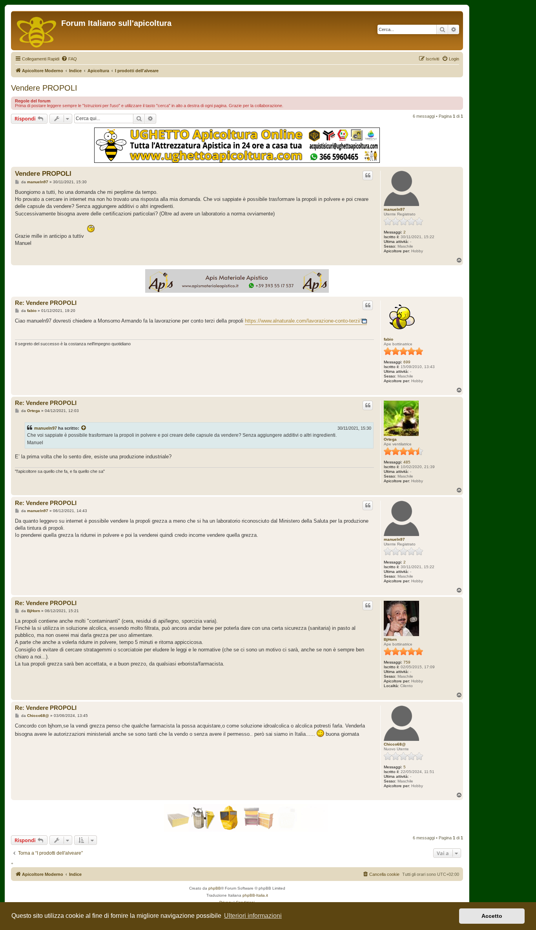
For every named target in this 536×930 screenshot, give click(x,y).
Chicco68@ (395, 744)
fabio (388, 339)
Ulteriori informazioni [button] (253, 915)
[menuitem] (69, 59)
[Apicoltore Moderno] (37, 30)
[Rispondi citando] (368, 175)
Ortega (390, 439)
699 (406, 362)
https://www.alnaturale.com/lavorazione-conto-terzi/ (303, 321)
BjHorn (390, 639)
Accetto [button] (491, 916)
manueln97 (394, 209)
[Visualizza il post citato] (84, 428)
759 (406, 662)
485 (406, 462)
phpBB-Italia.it (255, 895)
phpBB (214, 888)
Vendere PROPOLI (44, 88)
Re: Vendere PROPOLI (46, 302)
